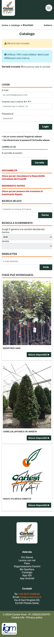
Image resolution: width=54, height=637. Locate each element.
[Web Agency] (9, 629)
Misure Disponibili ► (39, 354)
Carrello (9, 146)
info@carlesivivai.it (30, 597)
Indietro (48, 25)
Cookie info (18, 618)
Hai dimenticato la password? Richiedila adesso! (26, 140)
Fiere (27, 563)
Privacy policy (34, 618)
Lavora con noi (27, 560)
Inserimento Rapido (13, 185)
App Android (27, 578)
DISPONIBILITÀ (9, 170)
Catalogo (15, 25)
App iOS (27, 575)
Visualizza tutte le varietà (36, 66)
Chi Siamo (27, 557)
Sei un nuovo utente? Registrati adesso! (22, 136)
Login (45, 127)
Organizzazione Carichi (27, 566)
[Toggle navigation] (48, 8)
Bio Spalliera (27, 569)
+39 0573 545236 (29, 594)
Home (5, 25)
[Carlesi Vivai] (27, 532)
